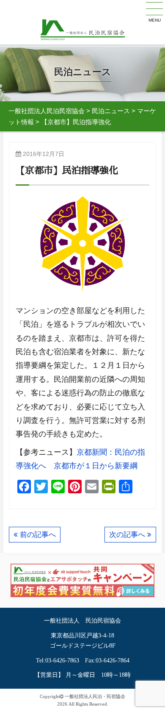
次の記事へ (127, 535)
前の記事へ (38, 535)
